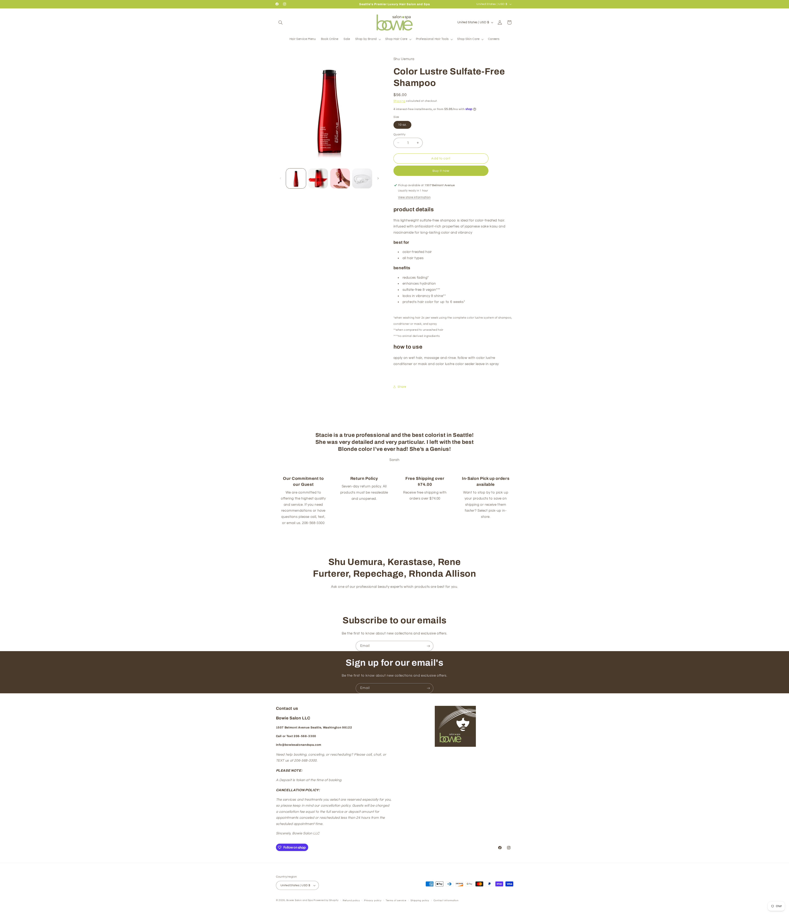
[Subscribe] (428, 646)
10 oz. (402, 124)
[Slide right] (378, 178)
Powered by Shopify (326, 900)
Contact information (446, 900)
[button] (280, 22)
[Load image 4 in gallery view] (362, 178)
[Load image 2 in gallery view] (318, 178)
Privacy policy (372, 900)
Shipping (399, 101)
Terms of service (396, 900)
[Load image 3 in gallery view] (340, 178)
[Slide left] (280, 178)
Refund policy (351, 900)
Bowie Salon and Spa (299, 900)
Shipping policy (420, 900)
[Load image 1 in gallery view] (296, 178)
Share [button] (402, 386)
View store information (414, 197)
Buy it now (441, 170)
